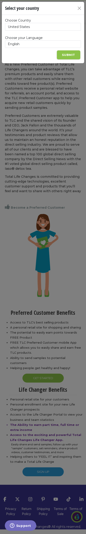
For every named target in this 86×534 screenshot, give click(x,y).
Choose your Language (24, 38)
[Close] (79, 8)
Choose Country (18, 20)
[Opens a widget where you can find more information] (20, 526)
